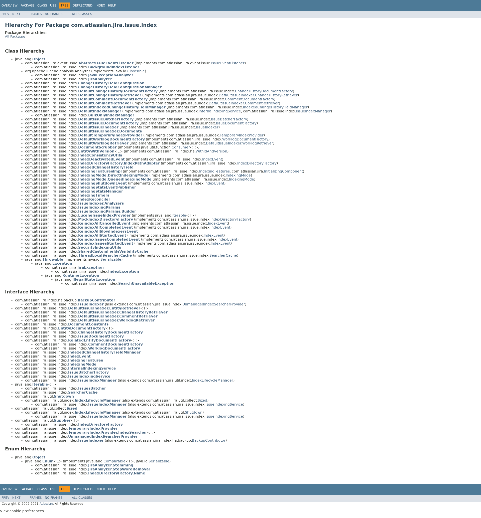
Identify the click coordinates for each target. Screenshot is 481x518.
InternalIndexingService (220, 111)
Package (27, 5)
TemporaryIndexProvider (242, 135)
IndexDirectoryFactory (257, 163)
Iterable (179, 215)
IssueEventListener (228, 63)
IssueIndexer (207, 127)
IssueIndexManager (313, 111)
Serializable (110, 259)
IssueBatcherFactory (229, 119)
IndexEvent (212, 159)
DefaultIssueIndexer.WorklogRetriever (239, 143)
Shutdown (193, 412)
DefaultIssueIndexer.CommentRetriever (244, 103)
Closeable (136, 71)
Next (16, 14)
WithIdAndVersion (211, 151)
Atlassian (46, 503)
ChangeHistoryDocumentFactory (264, 91)
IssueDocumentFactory (236, 123)
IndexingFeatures (214, 171)
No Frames (54, 14)
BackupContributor (208, 440)
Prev (5, 14)
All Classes (82, 14)
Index (100, 5)
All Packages (15, 36)
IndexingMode (238, 175)
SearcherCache (223, 255)
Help (112, 5)
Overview (10, 5)
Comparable (114, 461)
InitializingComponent (283, 171)
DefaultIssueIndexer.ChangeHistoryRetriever (258, 95)
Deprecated (82, 5)
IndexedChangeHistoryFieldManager (275, 107)
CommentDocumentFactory (249, 99)
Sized (202, 400)
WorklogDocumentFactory (245, 139)
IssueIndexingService (224, 404)
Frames (36, 14)
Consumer (181, 147)
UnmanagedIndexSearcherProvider (213, 304)
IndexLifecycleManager (212, 380)
